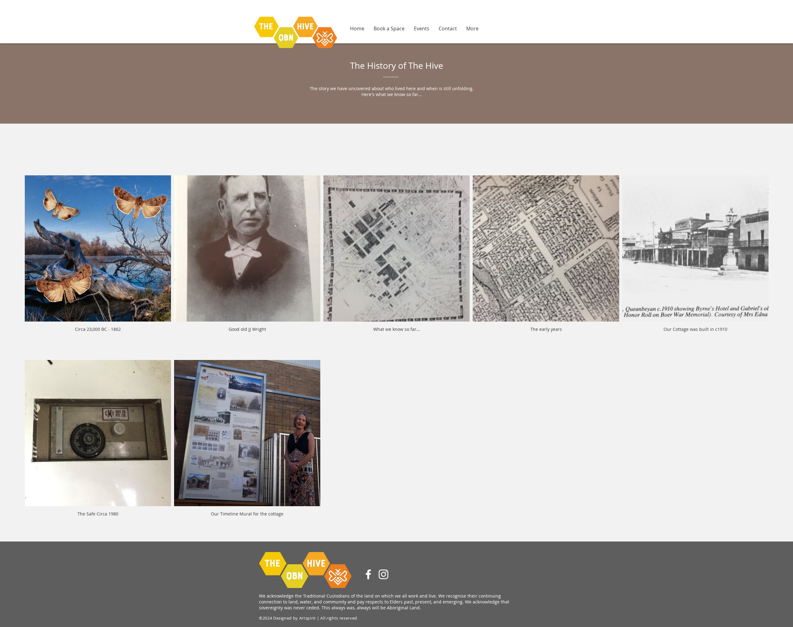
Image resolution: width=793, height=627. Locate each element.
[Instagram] (383, 574)
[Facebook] (368, 574)
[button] (472, 28)
